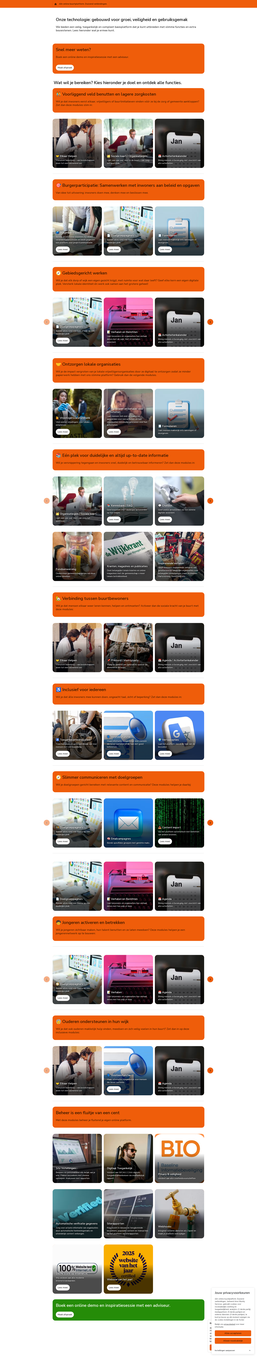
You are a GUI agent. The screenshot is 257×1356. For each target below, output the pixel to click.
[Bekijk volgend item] (210, 322)
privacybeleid (229, 1324)
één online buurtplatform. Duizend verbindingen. (82, 3)
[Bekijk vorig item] (47, 322)
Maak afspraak (65, 67)
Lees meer (63, 249)
